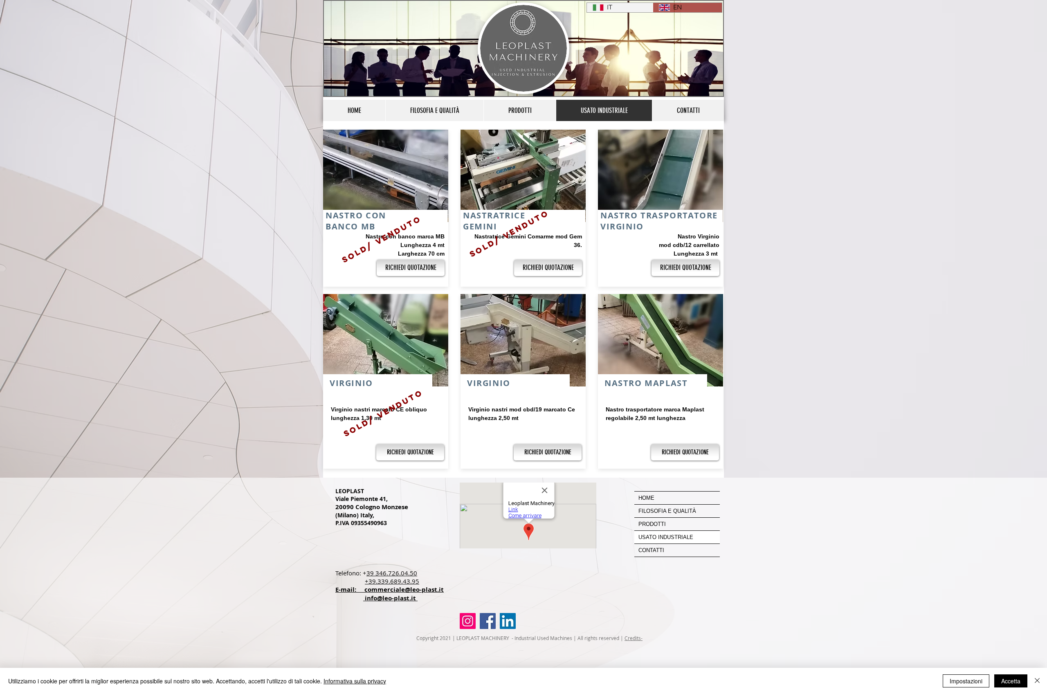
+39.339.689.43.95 (392, 581)
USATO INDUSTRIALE (665, 537)
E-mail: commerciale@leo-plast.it (389, 589)
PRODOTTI (652, 524)
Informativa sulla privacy (355, 681)
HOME (646, 498)
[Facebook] (488, 621)
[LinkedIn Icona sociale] (508, 621)
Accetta (1010, 681)
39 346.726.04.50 (391, 573)
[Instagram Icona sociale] (468, 621)
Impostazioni (966, 681)
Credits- (634, 638)
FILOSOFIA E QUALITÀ (667, 511)
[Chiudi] (1037, 680)
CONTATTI (651, 550)
